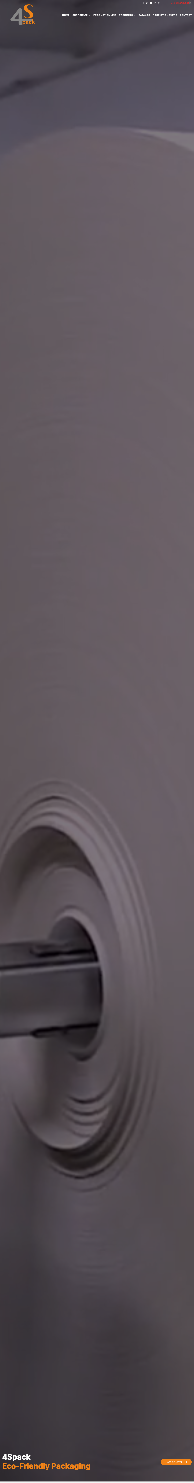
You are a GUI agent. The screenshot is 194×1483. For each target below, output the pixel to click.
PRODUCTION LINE (104, 15)
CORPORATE (80, 15)
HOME (66, 15)
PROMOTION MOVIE (165, 15)
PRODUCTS (126, 15)
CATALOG (144, 15)
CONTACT (186, 15)
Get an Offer (175, 1462)
